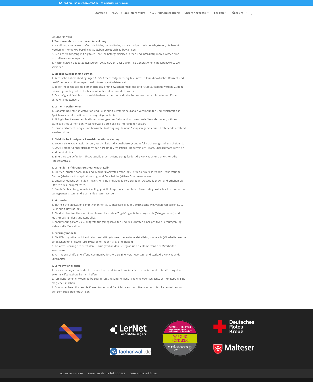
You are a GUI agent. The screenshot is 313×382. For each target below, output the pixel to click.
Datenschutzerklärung (143, 373)
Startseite (101, 13)
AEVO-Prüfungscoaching (165, 13)
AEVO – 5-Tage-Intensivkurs (128, 13)
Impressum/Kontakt (71, 373)
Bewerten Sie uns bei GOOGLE (106, 373)
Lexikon (219, 13)
